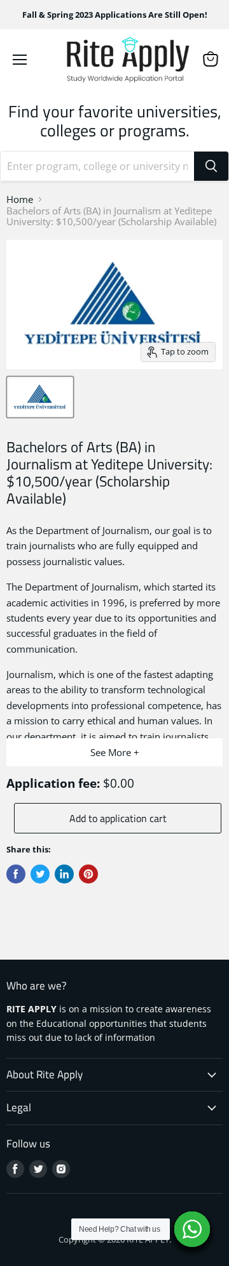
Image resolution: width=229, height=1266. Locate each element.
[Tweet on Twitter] (40, 874)
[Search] (211, 166)
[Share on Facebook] (15, 874)
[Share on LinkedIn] (64, 874)
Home (19, 199)
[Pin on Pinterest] (88, 874)
